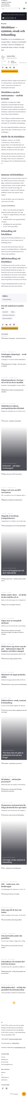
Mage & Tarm (9, 513)
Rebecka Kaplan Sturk (15, 1039)
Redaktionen (4, 1059)
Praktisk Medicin (7, 299)
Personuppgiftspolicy (7, 1064)
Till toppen (15, 1094)
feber (2, 183)
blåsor (13, 312)
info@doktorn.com (20, 1047)
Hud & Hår (5, 312)
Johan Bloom (15, 1043)
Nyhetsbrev (4, 1080)
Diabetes (9, 698)
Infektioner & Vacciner (8, 315)
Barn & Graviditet (7, 318)
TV (2, 1075)
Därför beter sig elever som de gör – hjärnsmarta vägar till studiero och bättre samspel (13, 649)
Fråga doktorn (5, 1077)
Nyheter (3, 1072)
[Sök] (19, 8)
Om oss (3, 1057)
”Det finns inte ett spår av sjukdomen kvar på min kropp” (12, 755)
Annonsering (4, 1062)
